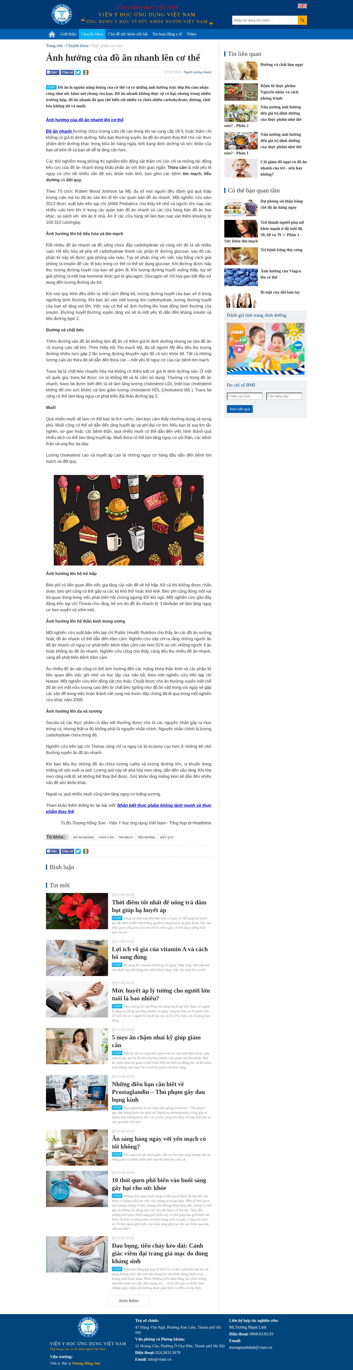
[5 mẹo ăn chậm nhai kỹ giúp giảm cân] (77, 1046)
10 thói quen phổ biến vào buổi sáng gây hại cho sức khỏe (159, 1184)
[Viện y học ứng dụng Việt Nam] (88, 1327)
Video (191, 34)
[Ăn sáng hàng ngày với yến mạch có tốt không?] (77, 1147)
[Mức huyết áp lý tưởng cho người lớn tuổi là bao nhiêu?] (77, 999)
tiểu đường (146, 837)
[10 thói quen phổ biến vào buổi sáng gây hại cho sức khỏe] (77, 1189)
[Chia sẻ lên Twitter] (78, 72)
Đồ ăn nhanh (83, 837)
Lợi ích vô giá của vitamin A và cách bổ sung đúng (160, 953)
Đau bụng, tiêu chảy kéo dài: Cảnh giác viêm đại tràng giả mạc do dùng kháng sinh (160, 1253)
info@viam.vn (159, 1359)
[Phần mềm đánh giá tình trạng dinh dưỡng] (265, 349)
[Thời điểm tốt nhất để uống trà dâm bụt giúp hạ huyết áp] (77, 911)
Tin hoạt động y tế (167, 34)
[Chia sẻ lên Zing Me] (85, 72)
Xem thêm (129, 1301)
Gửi (54, 72)
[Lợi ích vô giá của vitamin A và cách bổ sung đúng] (77, 958)
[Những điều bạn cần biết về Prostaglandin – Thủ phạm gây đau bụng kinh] (77, 1093)
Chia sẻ (67, 72)
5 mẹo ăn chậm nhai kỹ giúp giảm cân (156, 1041)
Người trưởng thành (197, 72)
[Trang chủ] (52, 34)
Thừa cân (106, 837)
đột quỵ (166, 837)
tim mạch (125, 837)
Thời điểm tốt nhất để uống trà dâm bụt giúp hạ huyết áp (159, 906)
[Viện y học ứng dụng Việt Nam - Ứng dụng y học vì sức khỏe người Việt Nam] (61, 14)
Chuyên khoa (92, 34)
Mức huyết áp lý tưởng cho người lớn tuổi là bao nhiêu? (161, 994)
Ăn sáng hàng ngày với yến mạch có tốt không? (159, 1142)
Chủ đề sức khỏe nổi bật (128, 34)
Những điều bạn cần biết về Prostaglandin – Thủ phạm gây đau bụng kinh (158, 1092)
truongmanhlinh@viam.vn (250, 1347)
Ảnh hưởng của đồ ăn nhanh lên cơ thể (85, 120)
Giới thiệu (68, 34)
